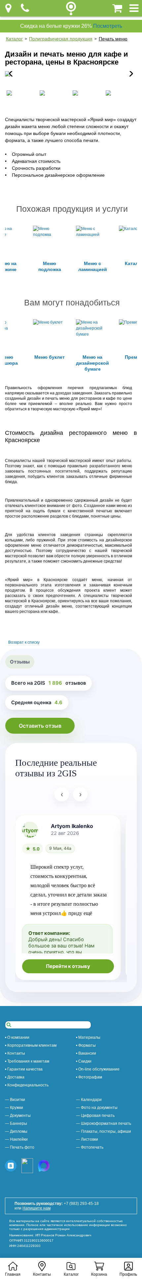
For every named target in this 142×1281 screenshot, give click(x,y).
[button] (129, 74)
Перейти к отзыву (68, 966)
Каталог (14, 38)
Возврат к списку (24, 642)
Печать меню (113, 38)
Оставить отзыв (40, 725)
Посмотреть (107, 26)
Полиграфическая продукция (60, 38)
